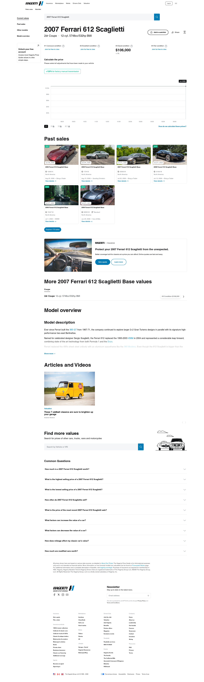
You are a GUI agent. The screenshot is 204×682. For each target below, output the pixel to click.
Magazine (106, 631)
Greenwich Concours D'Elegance (114, 661)
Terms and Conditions (113, 602)
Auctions (81, 617)
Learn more (118, 262)
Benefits (106, 625)
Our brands (132, 625)
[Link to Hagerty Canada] (58, 674)
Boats (55, 644)
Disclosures (130, 674)
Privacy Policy (142, 600)
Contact (131, 633)
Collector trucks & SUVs (60, 633)
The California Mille (109, 658)
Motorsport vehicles (59, 642)
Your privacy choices (111, 674)
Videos (80, 633)
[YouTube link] (67, 594)
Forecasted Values (138, 565)
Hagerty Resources (84, 650)
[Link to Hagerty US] (54, 674)
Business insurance (59, 650)
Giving (131, 639)
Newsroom (132, 631)
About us (131, 620)
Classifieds (81, 620)
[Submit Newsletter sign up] (148, 595)
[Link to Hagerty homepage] (63, 589)
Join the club (107, 617)
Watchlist (38, 9)
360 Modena (130, 347)
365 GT (73, 330)
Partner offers (108, 628)
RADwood (107, 666)
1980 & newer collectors (60, 628)
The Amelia (107, 655)
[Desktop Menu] (176, 3)
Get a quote (102, 262)
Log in (169, 3)
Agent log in (56, 666)
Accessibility (122, 674)
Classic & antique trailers (60, 636)
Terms (131, 653)
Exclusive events (109, 633)
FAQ (130, 647)
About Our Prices (107, 563)
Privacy (131, 650)
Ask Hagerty (107, 622)
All (79, 639)
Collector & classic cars (60, 630)
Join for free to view (52, 49)
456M (130, 338)
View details (49, 181)
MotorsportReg (83, 652)
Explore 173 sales (53, 229)
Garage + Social (83, 647)
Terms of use (145, 674)
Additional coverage (59, 655)
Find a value (29, 9)
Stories (80, 636)
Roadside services (109, 642)
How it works (82, 625)
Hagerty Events (108, 652)
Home (131, 617)
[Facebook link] (54, 594)
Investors (132, 636)
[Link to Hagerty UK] (62, 674)
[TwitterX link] (59, 594)
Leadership (132, 622)
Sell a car (81, 622)
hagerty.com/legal (106, 567)
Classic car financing (59, 653)
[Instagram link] (63, 594)
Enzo (110, 341)
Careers (131, 628)
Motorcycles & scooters (60, 639)
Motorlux (106, 663)
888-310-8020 (108, 644)
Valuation (106, 620)
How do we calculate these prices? (172, 126)
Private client (57, 647)
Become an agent (58, 663)
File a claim (56, 620)
